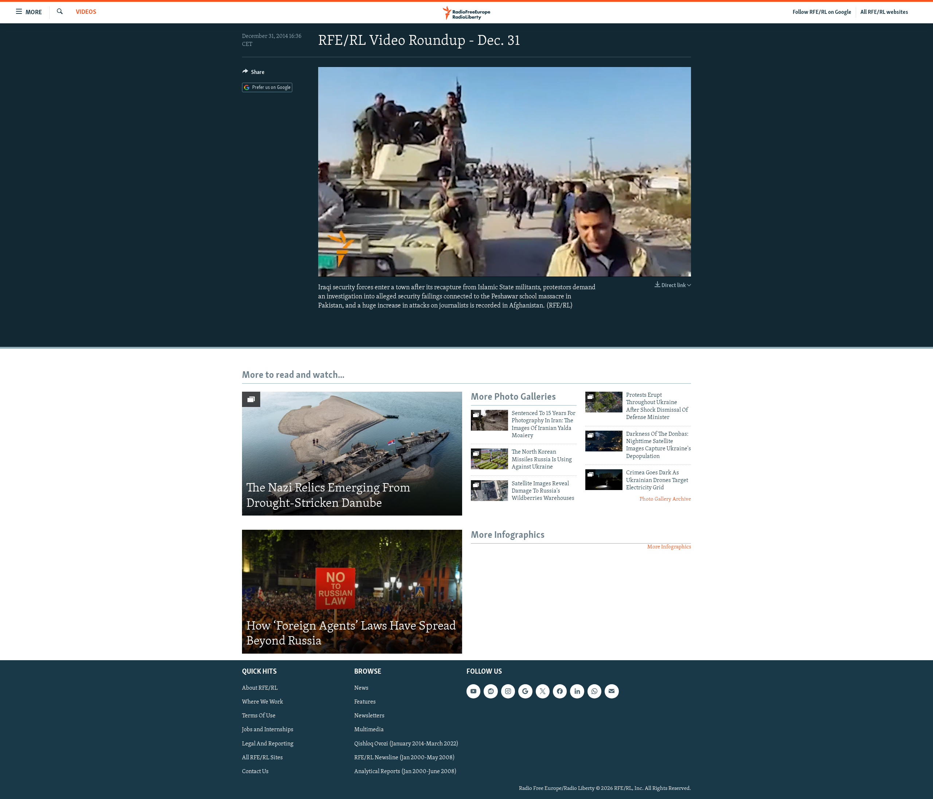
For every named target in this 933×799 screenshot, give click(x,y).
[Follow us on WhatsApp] (594, 691)
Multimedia (369, 730)
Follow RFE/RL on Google (822, 12)
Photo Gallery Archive (665, 499)
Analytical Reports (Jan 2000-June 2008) (405, 771)
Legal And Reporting (267, 744)
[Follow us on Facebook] (560, 691)
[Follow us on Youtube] (473, 691)
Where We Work (262, 702)
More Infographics (669, 547)
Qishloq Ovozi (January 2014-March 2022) (406, 744)
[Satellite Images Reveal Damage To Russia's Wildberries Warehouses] (489, 490)
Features (365, 702)
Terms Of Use (259, 716)
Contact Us (255, 771)
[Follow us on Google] (525, 691)
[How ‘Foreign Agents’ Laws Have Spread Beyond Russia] (352, 592)
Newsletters (369, 716)
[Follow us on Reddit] (490, 691)
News (361, 688)
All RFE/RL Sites (262, 757)
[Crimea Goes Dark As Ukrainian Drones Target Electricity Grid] (603, 479)
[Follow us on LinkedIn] (577, 691)
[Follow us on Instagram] (508, 691)
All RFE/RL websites (884, 12)
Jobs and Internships (267, 730)
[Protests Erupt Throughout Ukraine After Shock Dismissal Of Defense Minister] (603, 402)
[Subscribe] (611, 691)
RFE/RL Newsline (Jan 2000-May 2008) (404, 757)
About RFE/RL (260, 688)
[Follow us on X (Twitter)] (543, 691)
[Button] (253, 74)
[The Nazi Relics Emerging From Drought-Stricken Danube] (352, 454)
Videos (86, 12)
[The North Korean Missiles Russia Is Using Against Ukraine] (489, 459)
